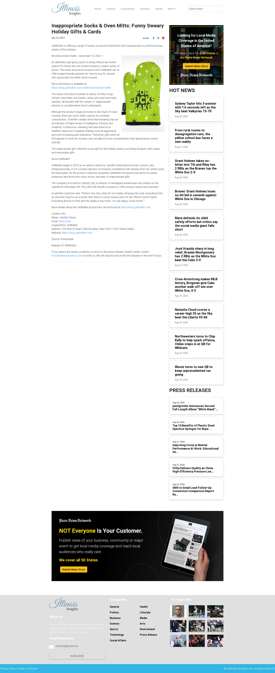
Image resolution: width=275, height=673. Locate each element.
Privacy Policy (8, 668)
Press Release (148, 634)
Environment (147, 629)
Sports (114, 629)
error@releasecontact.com (67, 255)
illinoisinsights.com (243, 668)
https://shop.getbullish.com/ (77, 232)
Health (144, 606)
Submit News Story (196, 66)
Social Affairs (118, 640)
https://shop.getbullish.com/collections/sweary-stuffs (81, 87)
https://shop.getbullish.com (136, 207)
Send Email (65, 221)
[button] (153, 38)
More (171, 8)
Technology (117, 634)
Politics (114, 612)
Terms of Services (28, 668)
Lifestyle (145, 612)
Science (114, 623)
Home (97, 8)
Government (127, 8)
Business (145, 8)
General (111, 8)
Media (158, 8)
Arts (142, 623)
